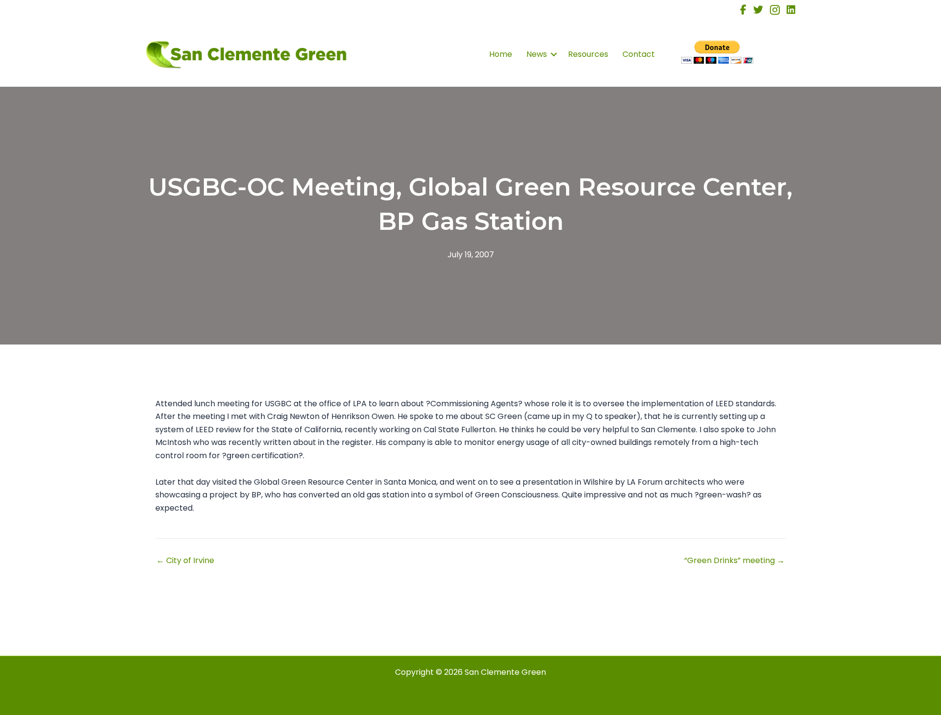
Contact (638, 54)
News (536, 54)
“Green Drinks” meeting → (734, 561)
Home (500, 54)
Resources (588, 54)
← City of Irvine (185, 561)
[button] (554, 54)
